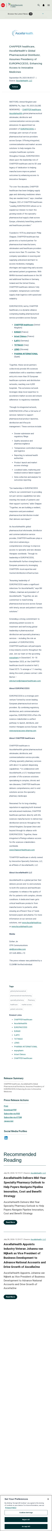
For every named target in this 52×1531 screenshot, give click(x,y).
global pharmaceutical (18, 991)
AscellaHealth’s (16, 113)
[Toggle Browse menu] (43, 14)
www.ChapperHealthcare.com (22, 850)
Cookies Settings (26, 1512)
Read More (10, 1222)
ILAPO (17, 1035)
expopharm (14, 658)
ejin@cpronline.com (17, 949)
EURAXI (17, 1031)
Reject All (26, 1519)
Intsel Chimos (20, 1054)
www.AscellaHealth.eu (31, 923)
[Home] (12, 5)
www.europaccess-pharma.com (22, 731)
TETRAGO (18, 1039)
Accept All (26, 1526)
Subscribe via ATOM (13, 1117)
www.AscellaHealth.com (21, 926)
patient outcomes (16, 1009)
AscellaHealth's (20, 1023)
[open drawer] (48, 5)
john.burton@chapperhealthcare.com (25, 681)
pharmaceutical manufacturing (21, 996)
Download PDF (10, 1110)
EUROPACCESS (27, 129)
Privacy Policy (10, 1508)
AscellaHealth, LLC (24, 81)
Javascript (8, 1121)
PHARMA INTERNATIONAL (25, 1047)
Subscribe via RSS (12, 1113)
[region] (26, 1513)
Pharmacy (31, 1000)
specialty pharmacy (17, 1000)
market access (27, 1005)
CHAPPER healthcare (31, 109)
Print (6, 1106)
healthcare (14, 1005)
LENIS (16, 1043)
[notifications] (43, 5)
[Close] (48, 1499)
